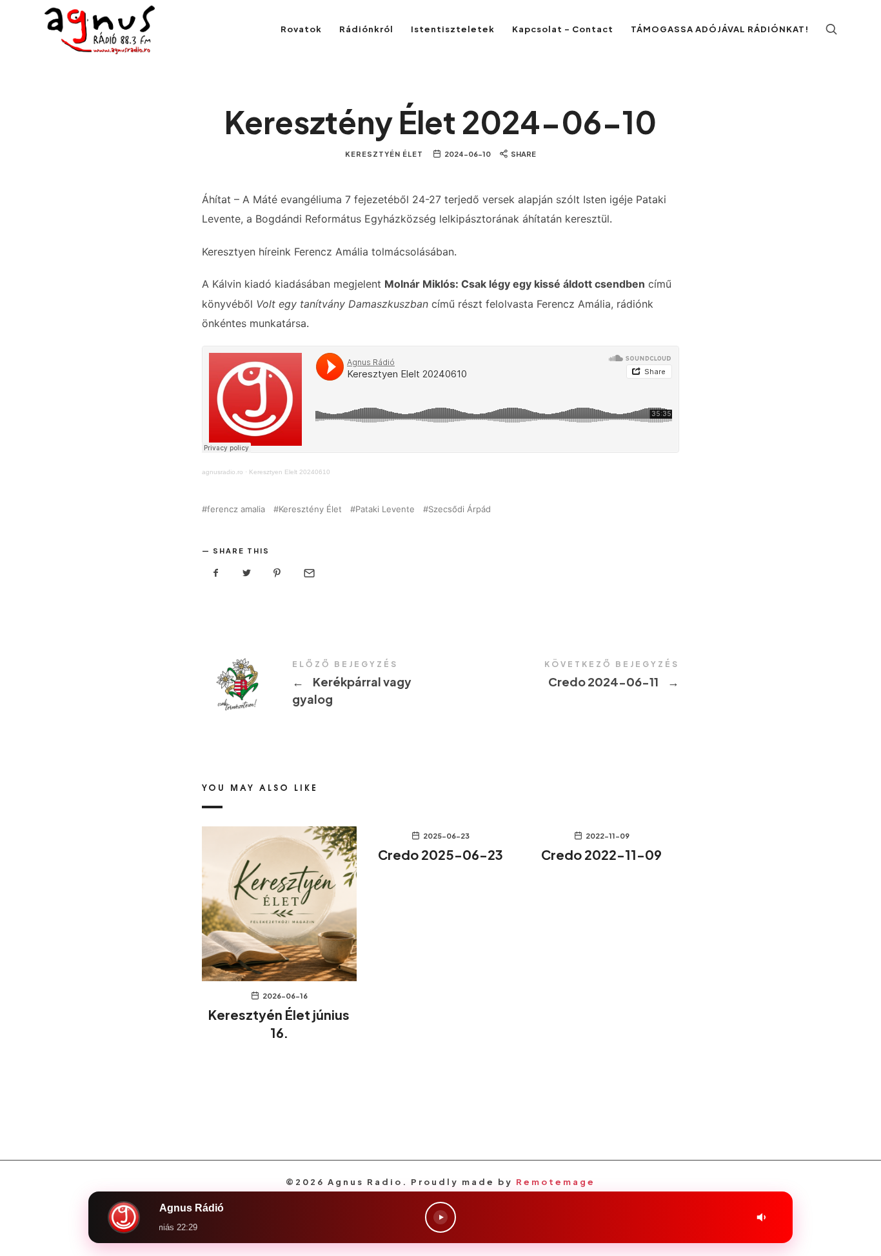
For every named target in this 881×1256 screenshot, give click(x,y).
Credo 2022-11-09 (601, 854)
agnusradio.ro (222, 471)
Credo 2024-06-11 (559, 675)
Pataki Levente (385, 509)
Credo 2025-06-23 (440, 854)
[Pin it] (277, 573)
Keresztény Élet (310, 509)
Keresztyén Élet (384, 154)
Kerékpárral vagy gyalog (321, 684)
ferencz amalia (236, 509)
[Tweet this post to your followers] (247, 573)
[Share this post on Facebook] (216, 573)
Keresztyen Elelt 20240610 (289, 471)
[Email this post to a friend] (308, 573)
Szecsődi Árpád (459, 509)
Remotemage (555, 1182)
